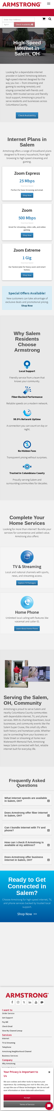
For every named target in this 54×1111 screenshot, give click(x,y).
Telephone (6, 1047)
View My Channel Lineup (12, 1030)
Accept (27, 1097)
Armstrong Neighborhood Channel (16, 1051)
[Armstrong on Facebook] (12, 1002)
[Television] (27, 557)
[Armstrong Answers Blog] (41, 1002)
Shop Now (27, 195)
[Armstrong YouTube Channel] (35, 1002)
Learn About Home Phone (27, 628)
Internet (5, 1038)
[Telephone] (27, 602)
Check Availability (27, 115)
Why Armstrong (8, 1063)
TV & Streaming (8, 1042)
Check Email (7, 1026)
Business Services (10, 1055)
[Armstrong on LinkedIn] (30, 1002)
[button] (27, 800)
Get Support (7, 1017)
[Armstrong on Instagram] (18, 1002)
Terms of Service (27, 1104)
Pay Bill (5, 1022)
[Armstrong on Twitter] (24, 1002)
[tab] (27, 800)
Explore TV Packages (27, 583)
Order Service (8, 1013)
